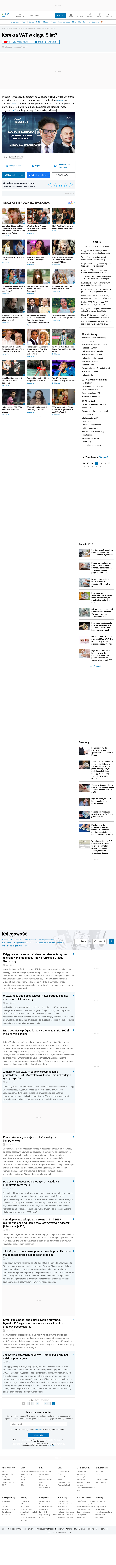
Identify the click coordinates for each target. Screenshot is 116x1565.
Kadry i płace (6, 1512)
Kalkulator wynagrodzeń (92, 348)
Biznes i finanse (63, 1471)
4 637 (47, 1404)
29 (105, 463)
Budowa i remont (101, 1479)
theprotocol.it (100, 1515)
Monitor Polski (44, 1504)
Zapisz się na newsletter (64, 165)
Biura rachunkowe (84, 1468)
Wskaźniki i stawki (84, 1498)
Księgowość (15, 22)
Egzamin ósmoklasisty (28, 1517)
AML (78, 1490)
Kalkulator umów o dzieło (92, 355)
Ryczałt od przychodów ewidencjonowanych (91, 426)
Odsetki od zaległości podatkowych (96, 368)
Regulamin (59, 1529)
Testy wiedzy (25, 1520)
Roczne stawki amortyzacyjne (94, 431)
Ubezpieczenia (26, 1477)
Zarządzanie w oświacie (29, 1512)
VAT (14, 103)
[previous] (23, 1403)
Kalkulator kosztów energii (92, 358)
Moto (74, 22)
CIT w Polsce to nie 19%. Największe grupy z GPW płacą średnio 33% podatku (96, 290)
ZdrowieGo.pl (100, 1501)
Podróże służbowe (83, 1509)
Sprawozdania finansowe (86, 1488)
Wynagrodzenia (26, 1474)
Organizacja (6, 1501)
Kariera (69, 1529)
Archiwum (99, 1504)
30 (109, 463)
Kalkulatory (91, 334)
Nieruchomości (84, 22)
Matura (23, 1515)
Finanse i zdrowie (64, 1485)
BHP (22, 1482)
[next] (53, 1403)
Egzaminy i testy (26, 1509)
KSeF (103, 22)
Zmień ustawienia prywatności (41, 1529)
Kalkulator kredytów (90, 361)
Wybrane (106, 246)
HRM (22, 1485)
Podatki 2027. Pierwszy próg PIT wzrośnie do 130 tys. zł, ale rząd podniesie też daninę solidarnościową (94, 303)
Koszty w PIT (87, 421)
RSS (75, 1529)
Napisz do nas (40, 166)
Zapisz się (38, 1435)
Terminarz (91, 457)
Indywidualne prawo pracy (30, 1471)
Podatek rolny (87, 435)
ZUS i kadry (6, 943)
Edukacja (95, 22)
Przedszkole (25, 1501)
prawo (60, 100)
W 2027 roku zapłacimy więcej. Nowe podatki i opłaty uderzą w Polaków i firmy (93, 258)
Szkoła (23, 1504)
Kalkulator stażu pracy (66, 1512)
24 (84, 463)
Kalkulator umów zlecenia (92, 351)
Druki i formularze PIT (90, 390)
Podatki (18, 940)
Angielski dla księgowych (12, 946)
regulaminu (39, 1429)
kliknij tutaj (51, 1446)
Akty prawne (44, 1498)
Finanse (98, 1477)
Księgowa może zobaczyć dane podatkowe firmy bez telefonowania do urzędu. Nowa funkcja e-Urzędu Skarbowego (95, 252)
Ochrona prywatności (17, 1529)
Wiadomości (29, 28)
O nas (4, 1529)
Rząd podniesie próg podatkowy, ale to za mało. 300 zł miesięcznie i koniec (96, 265)
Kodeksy (42, 1517)
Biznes (31, 22)
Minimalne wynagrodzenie (86, 1504)
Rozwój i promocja (8, 1509)
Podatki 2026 (86, 544)
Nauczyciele (25, 1506)
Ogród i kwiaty (100, 1482)
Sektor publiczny (42, 22)
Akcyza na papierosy (90, 438)
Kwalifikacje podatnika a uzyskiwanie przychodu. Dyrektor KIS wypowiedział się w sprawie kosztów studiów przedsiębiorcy (96, 284)
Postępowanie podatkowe (92, 386)
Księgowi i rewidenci (22, 943)
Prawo (53, 22)
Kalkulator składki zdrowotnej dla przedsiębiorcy (95, 339)
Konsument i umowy (46, 1477)
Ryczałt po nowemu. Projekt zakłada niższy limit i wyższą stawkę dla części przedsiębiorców (96, 323)
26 (92, 463)
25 (88, 463)
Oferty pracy (99, 1517)
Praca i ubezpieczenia (66, 1477)
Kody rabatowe (100, 1506)
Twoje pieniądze (64, 22)
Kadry (24, 22)
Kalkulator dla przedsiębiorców (94, 344)
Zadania (5, 1506)
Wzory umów (100, 1509)
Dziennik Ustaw (44, 1501)
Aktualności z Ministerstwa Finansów (49, 943)
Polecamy (84, 742)
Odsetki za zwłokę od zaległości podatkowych (95, 413)
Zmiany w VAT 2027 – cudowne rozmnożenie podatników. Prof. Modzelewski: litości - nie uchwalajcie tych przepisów (94, 271)
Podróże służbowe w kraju (86, 1501)
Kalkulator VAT (88, 365)
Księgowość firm (8, 1468)
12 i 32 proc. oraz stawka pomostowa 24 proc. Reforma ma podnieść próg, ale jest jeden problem (96, 277)
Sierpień (103, 457)
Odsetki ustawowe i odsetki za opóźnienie (94, 406)
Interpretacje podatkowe (91, 445)
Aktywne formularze (96, 379)
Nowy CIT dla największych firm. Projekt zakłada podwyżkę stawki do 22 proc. (95, 316)
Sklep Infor (43, 1485)
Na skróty (99, 1498)
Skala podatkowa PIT (90, 418)
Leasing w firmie (64, 1482)
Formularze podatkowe (91, 396)
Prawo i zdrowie (45, 1488)
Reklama (90, 1529)
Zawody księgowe (8, 1482)
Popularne (86, 246)
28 (101, 463)
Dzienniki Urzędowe (46, 1506)
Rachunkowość (88, 383)
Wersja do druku (15, 166)
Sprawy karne (44, 1474)
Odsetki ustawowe (83, 1512)
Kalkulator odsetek (64, 1509)
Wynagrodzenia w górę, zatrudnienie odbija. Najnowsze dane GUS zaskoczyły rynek (96, 310)
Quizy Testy (86, 442)
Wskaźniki (90, 401)
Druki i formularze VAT (91, 393)
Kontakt (82, 1529)
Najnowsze (97, 246)
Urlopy (23, 1479)
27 (96, 463)
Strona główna (7, 28)
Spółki (60, 1474)
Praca (41, 1482)
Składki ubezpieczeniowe (86, 1506)
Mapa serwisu (102, 1529)
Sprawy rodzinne (45, 1471)
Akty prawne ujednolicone (48, 1515)
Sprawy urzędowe (45, 1479)
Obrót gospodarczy (46, 940)
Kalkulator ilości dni (90, 372)
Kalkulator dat (87, 375)
